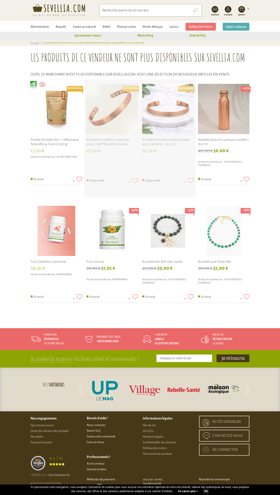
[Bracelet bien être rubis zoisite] (168, 231)
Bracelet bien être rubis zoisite (162, 261)
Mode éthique (153, 26)
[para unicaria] (112, 231)
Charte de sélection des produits (50, 431)
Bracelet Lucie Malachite (214, 261)
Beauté (61, 26)
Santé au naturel (84, 26)
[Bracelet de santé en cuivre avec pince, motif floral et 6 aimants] (112, 109)
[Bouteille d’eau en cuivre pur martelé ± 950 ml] (223, 109)
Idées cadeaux (236, 26)
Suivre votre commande (101, 436)
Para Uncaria (95, 261)
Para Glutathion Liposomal (48, 261)
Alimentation (40, 26)
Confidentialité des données (159, 442)
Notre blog (145, 35)
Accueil (35, 42)
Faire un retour (95, 442)
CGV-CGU (148, 431)
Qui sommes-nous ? (88, 35)
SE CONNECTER (225, 450)
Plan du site (149, 425)
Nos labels (37, 436)
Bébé (106, 26)
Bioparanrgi (64, 274)
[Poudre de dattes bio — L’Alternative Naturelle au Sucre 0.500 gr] (56, 109)
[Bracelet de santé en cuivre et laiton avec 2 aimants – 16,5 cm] (168, 109)
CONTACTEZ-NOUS (227, 436)
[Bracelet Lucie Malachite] (223, 231)
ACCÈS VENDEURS (226, 422)
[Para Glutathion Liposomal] (56, 231)
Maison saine (126, 26)
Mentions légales (153, 436)
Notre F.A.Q (93, 430)
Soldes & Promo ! (201, 26)
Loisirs (173, 26)
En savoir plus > (188, 491)
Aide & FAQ (197, 35)
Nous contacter (96, 425)
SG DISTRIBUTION (67, 156)
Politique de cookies (155, 448)
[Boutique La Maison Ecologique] (223, 389)
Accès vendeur (95, 463)
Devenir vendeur (96, 469)
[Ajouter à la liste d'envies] (79, 179)
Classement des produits (157, 453)
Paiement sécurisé (41, 442)
